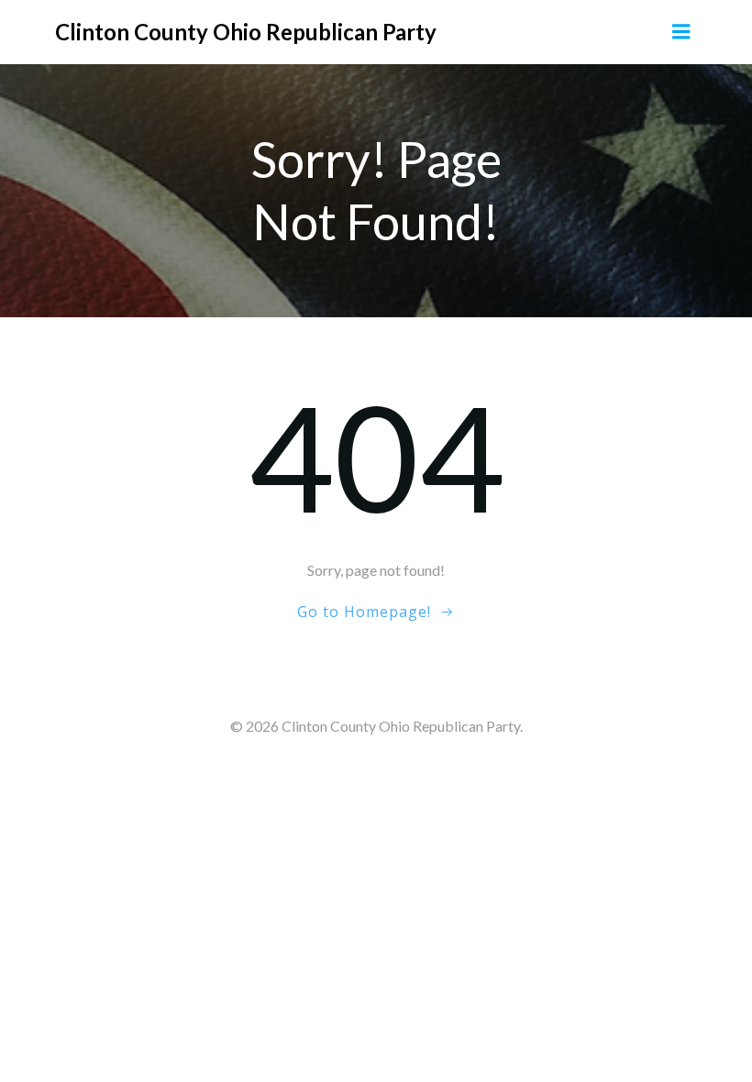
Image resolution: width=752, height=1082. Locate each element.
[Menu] (681, 32)
